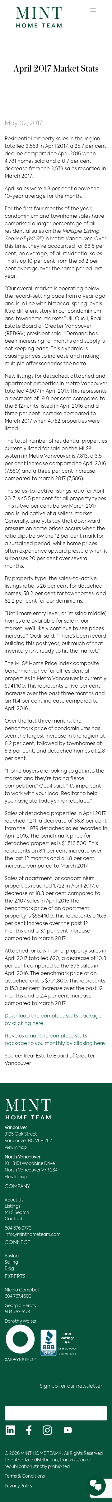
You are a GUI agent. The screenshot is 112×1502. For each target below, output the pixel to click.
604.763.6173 (17, 1312)
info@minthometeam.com (32, 1234)
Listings (12, 1206)
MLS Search (17, 1213)
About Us (14, 1200)
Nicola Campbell (22, 1290)
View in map (16, 1148)
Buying (12, 1256)
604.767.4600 (18, 1296)
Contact (14, 1219)
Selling (11, 1262)
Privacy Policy (18, 1486)
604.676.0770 (18, 1228)
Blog (9, 1268)
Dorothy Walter (20, 1321)
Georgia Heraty (20, 1306)
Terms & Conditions (25, 1476)
